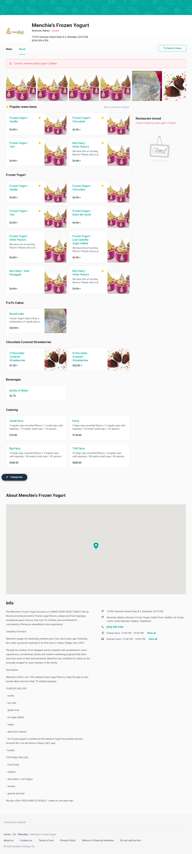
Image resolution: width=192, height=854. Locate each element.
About (22, 49)
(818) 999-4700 (40, 40)
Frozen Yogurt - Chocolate (82, 119)
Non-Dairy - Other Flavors (80, 144)
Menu (9, 49)
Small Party (16, 420)
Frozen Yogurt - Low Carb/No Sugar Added (82, 240)
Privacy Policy (68, 840)
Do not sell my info (130, 840)
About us (9, 840)
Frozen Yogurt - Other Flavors (19, 238)
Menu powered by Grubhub (116, 107)
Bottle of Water (18, 390)
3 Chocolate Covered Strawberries (17, 356)
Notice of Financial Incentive (98, 840)
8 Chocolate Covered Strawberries (80, 356)
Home (7, 834)
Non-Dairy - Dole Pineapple (19, 272)
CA (14, 834)
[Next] (186, 84)
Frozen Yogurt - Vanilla (19, 119)
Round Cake (16, 313)
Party (75, 420)
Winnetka (23, 834)
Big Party (14, 448)
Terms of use (46, 840)
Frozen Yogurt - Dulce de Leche (82, 212)
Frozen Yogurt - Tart (19, 144)
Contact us (26, 840)
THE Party (78, 448)
